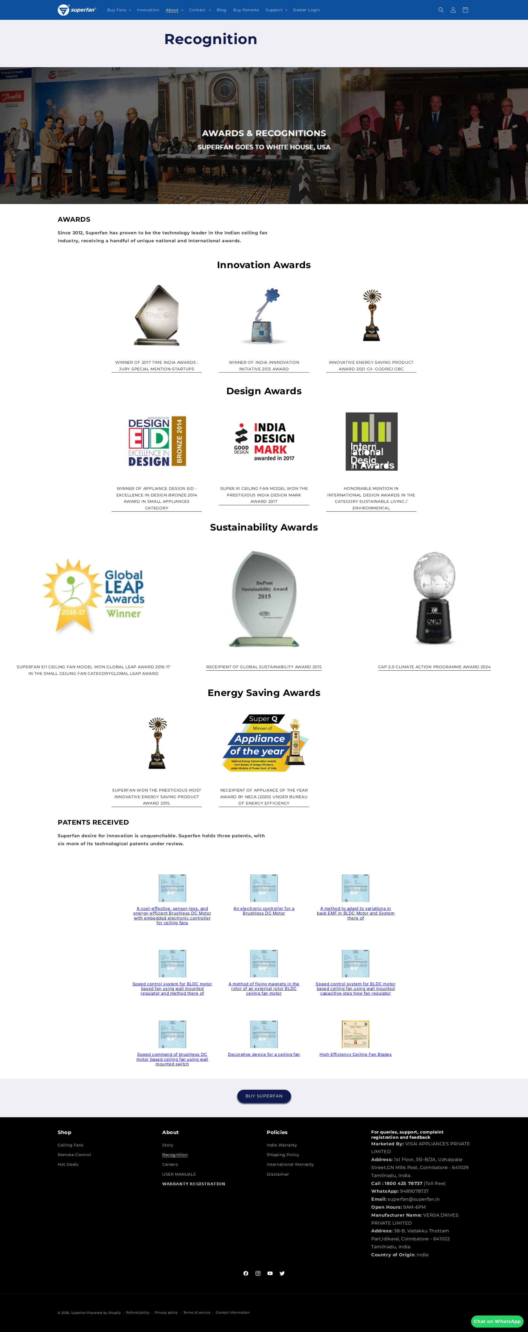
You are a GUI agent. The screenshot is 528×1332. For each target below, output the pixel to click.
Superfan (78, 1313)
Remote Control (74, 1154)
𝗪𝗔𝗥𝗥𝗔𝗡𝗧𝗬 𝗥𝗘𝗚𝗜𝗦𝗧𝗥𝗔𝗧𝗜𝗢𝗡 (194, 1183)
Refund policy (137, 1312)
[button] (119, 10)
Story (168, 1145)
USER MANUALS (179, 1174)
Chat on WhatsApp (497, 1321)
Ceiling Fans (70, 1145)
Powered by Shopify (104, 1313)
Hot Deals (68, 1164)
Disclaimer (278, 1174)
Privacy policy (166, 1312)
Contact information (232, 1312)
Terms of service (197, 1312)
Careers (170, 1164)
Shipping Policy (283, 1154)
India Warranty (282, 1145)
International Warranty (290, 1164)
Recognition (175, 1154)
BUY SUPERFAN (264, 1096)
